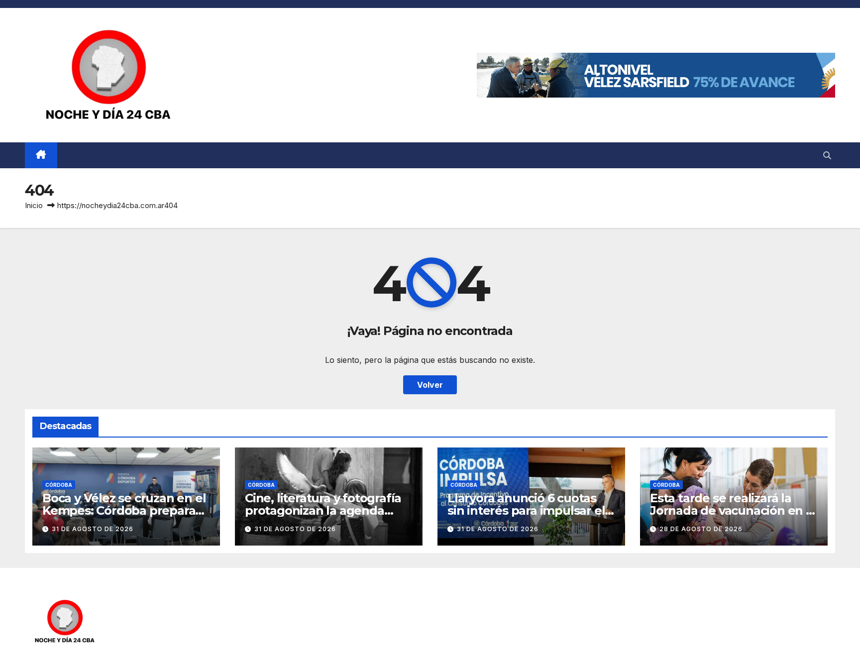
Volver (430, 385)
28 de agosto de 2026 (701, 529)
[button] (827, 155)
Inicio (34, 205)
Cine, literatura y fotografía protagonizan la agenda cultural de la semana (323, 510)
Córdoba (58, 485)
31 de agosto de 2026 (92, 529)
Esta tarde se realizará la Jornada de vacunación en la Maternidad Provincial (733, 510)
